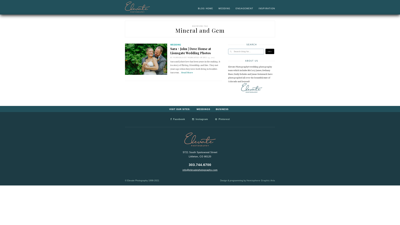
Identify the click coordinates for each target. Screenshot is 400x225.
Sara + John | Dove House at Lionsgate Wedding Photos (190, 51)
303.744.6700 (200, 165)
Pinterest (224, 119)
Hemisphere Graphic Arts (261, 180)
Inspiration (267, 8)
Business (222, 109)
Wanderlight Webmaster (186, 57)
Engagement (244, 8)
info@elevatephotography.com (200, 170)
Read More (187, 72)
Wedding (224, 8)
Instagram (201, 119)
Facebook (178, 119)
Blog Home (205, 8)
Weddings (203, 109)
